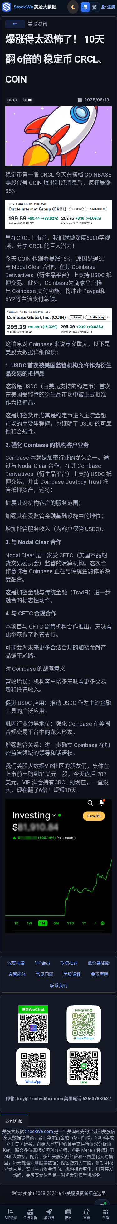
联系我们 (58, 985)
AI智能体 (17, 974)
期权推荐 (69, 962)
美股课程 (72, 974)
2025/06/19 (96, 99)
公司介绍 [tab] (14, 1120)
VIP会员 (42, 962)
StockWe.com (39, 1131)
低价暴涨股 (99, 962)
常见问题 (44, 974)
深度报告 (16, 962)
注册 (110, 7)
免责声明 (99, 974)
